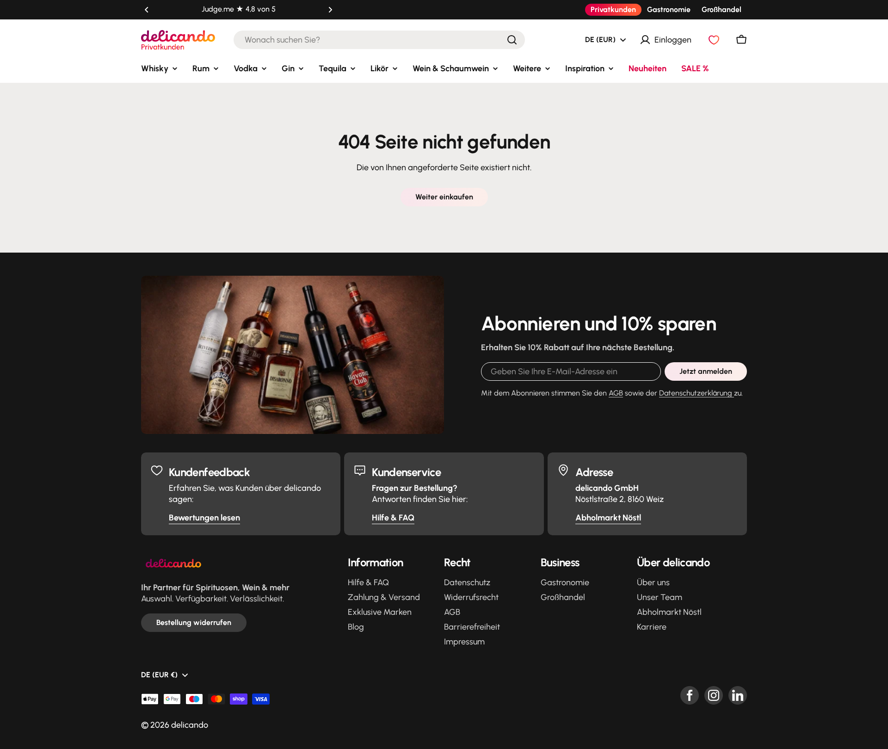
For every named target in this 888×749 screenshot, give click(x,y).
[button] (146, 9)
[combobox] (379, 40)
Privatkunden (613, 9)
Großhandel (721, 9)
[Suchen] (512, 39)
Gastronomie (669, 9)
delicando (189, 725)
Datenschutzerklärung (696, 393)
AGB (616, 393)
